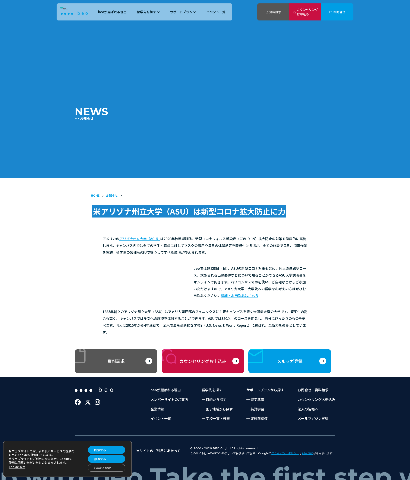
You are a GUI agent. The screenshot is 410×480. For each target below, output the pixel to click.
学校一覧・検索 (218, 418)
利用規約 (307, 453)
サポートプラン (181, 12)
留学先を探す (146, 12)
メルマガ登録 (290, 361)
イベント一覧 (216, 12)
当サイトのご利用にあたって (158, 450)
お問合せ (339, 12)
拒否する (100, 459)
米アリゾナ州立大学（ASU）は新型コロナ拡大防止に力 (189, 211)
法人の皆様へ (308, 409)
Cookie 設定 (17, 467)
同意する (100, 450)
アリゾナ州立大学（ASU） (139, 238)
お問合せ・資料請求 (313, 389)
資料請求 (275, 12)
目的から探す (216, 399)
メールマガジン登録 (313, 418)
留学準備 (257, 399)
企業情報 (157, 409)
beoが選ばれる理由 (112, 12)
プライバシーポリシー (285, 453)
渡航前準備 (259, 418)
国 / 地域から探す (219, 409)
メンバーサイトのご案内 (169, 399)
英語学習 (257, 409)
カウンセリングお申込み (307, 11)
